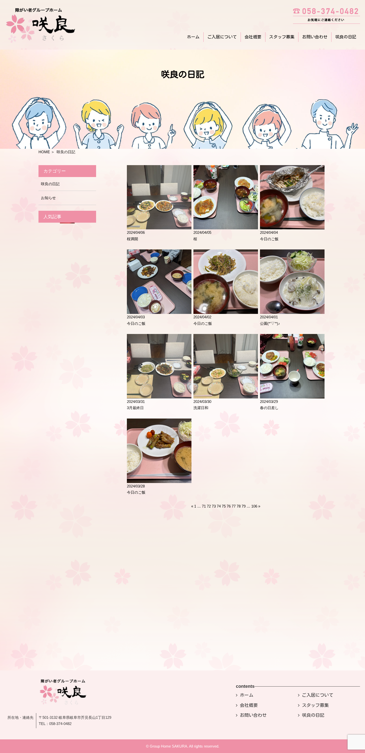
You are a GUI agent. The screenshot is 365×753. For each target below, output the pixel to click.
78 (239, 506)
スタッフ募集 (281, 37)
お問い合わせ (315, 37)
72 (209, 506)
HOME (44, 152)
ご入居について (222, 37)
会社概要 (253, 37)
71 (204, 506)
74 (219, 506)
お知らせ (48, 198)
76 (229, 506)
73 (214, 506)
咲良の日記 (345, 37)
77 (234, 506)
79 (244, 506)
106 (254, 506)
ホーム (193, 37)
